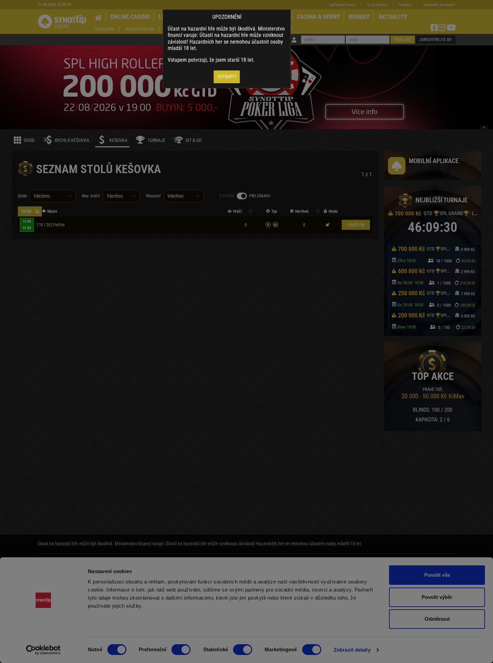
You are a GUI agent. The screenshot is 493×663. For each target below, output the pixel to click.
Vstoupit (226, 76)
